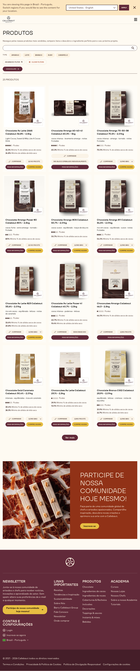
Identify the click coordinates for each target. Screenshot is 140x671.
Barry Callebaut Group (66, 607)
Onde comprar (61, 620)
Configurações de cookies (116, 664)
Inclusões (87, 604)
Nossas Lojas (118, 591)
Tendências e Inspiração (66, 594)
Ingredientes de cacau (94, 591)
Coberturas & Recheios (94, 600)
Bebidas (86, 621)
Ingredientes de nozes (94, 595)
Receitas (58, 590)
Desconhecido (79, 332)
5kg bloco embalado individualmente (69, 161)
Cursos (114, 587)
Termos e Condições (13, 664)
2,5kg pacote (125, 332)
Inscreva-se (90, 526)
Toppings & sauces (92, 613)
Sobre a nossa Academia (124, 600)
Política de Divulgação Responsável (82, 664)
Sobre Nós (59, 603)
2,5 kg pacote (34, 161)
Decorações (88, 608)
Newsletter (60, 616)
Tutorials (115, 604)
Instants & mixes (91, 617)
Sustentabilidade (63, 599)
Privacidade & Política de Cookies (43, 664)
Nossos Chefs (118, 595)
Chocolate (87, 587)
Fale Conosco (61, 612)
